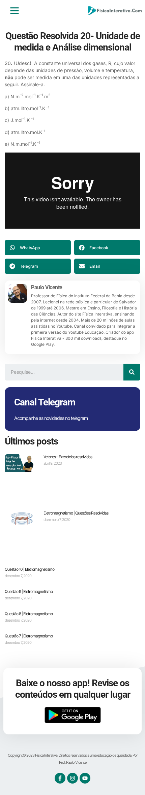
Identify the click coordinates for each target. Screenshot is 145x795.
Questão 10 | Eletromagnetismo (29, 569)
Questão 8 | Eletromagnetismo (29, 613)
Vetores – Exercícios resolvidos (68, 456)
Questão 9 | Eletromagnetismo (29, 591)
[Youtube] (85, 778)
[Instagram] (72, 778)
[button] (14, 10)
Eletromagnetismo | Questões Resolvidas (76, 513)
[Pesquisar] (131, 372)
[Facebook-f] (60, 778)
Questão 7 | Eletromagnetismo (29, 635)
